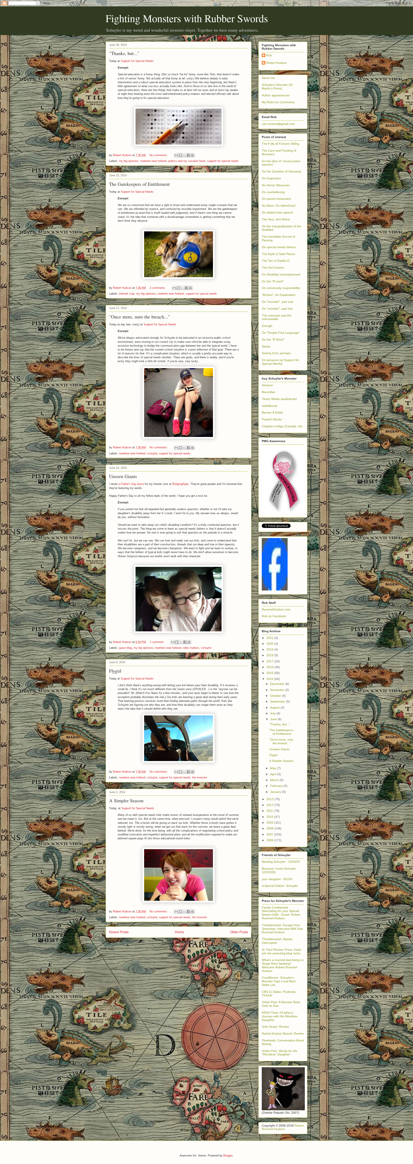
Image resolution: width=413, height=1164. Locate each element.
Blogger (228, 1155)
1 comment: (157, 642)
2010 (270, 816)
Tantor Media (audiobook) (279, 399)
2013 (270, 799)
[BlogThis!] (180, 155)
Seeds (266, 346)
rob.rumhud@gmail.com (278, 124)
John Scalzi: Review (275, 1026)
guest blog (125, 647)
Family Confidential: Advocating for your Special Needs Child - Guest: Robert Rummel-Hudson (281, 913)
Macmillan (269, 392)
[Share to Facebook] (188, 155)
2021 (270, 638)
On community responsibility (281, 288)
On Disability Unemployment (281, 274)
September (278, 701)
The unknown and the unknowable (276, 317)
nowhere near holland (153, 161)
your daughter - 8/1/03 (277, 879)
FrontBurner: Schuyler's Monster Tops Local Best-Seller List (279, 981)
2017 (270, 661)
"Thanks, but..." (124, 53)
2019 (270, 649)
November (277, 690)
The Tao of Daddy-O (276, 260)
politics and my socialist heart (186, 161)
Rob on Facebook (274, 616)
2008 (270, 828)
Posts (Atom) (187, 943)
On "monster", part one (277, 301)
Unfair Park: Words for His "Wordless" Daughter (279, 1052)
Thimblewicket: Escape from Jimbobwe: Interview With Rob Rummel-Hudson (282, 928)
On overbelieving (273, 192)
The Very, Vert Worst (276, 219)
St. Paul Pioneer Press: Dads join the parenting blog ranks (281, 951)
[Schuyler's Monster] (275, 589)
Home (179, 932)
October (276, 695)
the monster (199, 777)
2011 (270, 810)
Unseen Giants (123, 476)
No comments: (159, 155)
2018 (270, 655)
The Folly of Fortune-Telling (280, 143)
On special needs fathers (279, 247)
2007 (270, 834)
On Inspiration (271, 178)
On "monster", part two (277, 308)
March (275, 780)
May (273, 768)
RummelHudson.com (276, 609)
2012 (270, 805)
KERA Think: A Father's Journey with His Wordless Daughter (280, 1016)
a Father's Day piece (131, 484)
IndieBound (269, 405)
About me (268, 78)
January (276, 791)
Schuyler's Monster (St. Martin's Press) (277, 86)
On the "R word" (273, 281)
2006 (270, 840)
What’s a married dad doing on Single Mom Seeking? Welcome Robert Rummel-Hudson (283, 965)
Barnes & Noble (272, 412)
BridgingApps (180, 484)
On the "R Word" (273, 339)
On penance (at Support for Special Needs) (280, 361)
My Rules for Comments (278, 102)
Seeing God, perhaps (276, 353)
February (277, 785)
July (273, 713)
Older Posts (239, 932)
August (275, 707)
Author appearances (276, 95)
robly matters (191, 647)
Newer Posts (119, 932)
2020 (270, 643)
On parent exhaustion (276, 198)
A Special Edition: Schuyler (280, 885)
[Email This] (176, 155)
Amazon (267, 385)
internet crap (126, 293)
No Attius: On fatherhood (278, 205)
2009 (270, 822)
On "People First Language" (281, 332)
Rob (269, 55)
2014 (270, 679)
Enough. (267, 326)
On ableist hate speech (277, 212)
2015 (270, 673)
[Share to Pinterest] (192, 155)
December (277, 684)
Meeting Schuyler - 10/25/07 (281, 861)
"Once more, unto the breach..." (139, 317)
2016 (270, 667)
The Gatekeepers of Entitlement (139, 184)
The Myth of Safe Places (278, 254)
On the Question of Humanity (281, 171)
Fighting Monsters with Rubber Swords (187, 18)
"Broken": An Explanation (279, 295)
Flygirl (115, 671)
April (273, 774)
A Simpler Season (126, 800)
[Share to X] (184, 155)
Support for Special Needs (137, 61)
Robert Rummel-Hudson (283, 1127)
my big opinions (129, 161)
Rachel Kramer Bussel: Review (283, 1033)
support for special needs (223, 161)
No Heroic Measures (276, 185)
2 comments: (158, 287)
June (274, 719)
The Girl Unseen (273, 267)
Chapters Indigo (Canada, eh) (282, 426)
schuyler (152, 453)
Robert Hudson (276, 63)
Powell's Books (272, 419)
